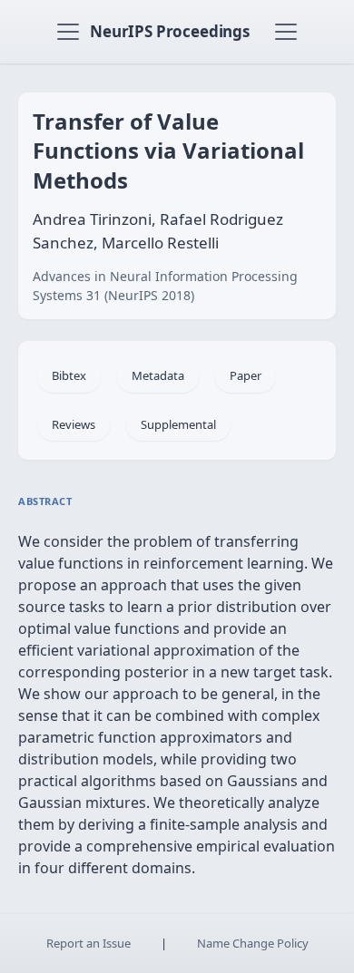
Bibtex (69, 375)
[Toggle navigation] (68, 32)
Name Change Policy (253, 943)
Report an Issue (88, 943)
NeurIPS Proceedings (170, 31)
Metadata (158, 375)
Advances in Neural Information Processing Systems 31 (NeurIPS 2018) (165, 286)
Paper (245, 375)
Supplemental (178, 424)
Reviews (73, 424)
